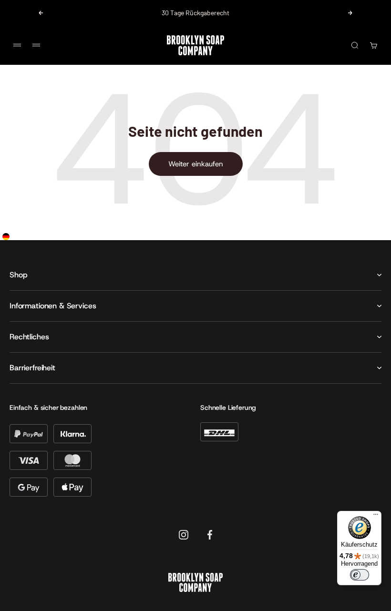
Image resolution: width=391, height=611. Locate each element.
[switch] (359, 574)
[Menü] (375, 516)
